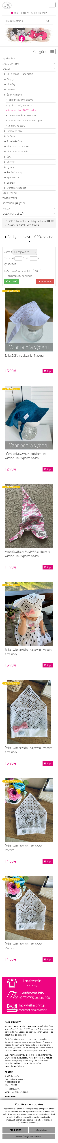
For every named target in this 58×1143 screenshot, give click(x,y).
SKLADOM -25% (10, 63)
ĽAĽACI (6, 68)
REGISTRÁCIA (41, 13)
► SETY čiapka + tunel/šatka (18, 73)
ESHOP (9, 221)
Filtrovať (12, 281)
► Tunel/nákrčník (13, 141)
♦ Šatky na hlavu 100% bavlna (21, 110)
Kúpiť (49, 371)
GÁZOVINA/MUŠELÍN (13, 213)
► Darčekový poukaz (15, 187)
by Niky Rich (8, 58)
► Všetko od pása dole (16, 151)
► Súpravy (9, 182)
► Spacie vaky (11, 177)
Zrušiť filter (46, 281)
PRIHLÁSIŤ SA (27, 13)
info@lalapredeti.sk (19, 1092)
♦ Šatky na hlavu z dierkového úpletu (24, 120)
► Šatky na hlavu (13, 94)
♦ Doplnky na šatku (15, 125)
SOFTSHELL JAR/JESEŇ (13, 203)
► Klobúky (9, 84)
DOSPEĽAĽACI (9, 192)
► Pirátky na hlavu (13, 130)
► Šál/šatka (10, 136)
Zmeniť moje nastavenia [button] (28, 1136)
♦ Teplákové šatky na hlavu (19, 99)
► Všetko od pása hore (16, 146)
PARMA (6, 208)
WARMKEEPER (9, 198)
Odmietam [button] (41, 1130)
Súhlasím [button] (15, 1130)
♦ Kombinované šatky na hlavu (21, 115)
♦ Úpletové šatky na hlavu (19, 105)
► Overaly (9, 161)
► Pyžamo (9, 167)
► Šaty (7, 156)
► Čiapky (9, 79)
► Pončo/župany (13, 172)
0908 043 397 (14, 1089)
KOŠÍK (16, 13)
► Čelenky (9, 89)
